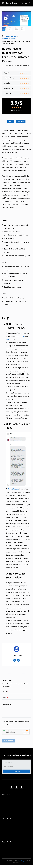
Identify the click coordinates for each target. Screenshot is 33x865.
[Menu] (30, 3)
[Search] (26, 3)
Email (5, 697)
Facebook (9, 339)
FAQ (10, 121)
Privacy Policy (7, 821)
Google (22, 336)
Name (5, 691)
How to (4, 804)
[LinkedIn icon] (14, 660)
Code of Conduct (8, 831)
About (4, 845)
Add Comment (8, 704)
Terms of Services (8, 824)
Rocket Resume (13, 489)
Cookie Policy (6, 834)
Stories (4, 810)
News (4, 798)
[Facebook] (11, 787)
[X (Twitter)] (16, 787)
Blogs (4, 801)
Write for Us (6, 851)
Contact (5, 848)
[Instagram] (21, 787)
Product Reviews (8, 807)
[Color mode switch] (22, 3)
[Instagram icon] (18, 660)
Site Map (5, 828)
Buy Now (21, 121)
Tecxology (11, 3)
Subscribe (16, 771)
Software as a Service (23, 65)
